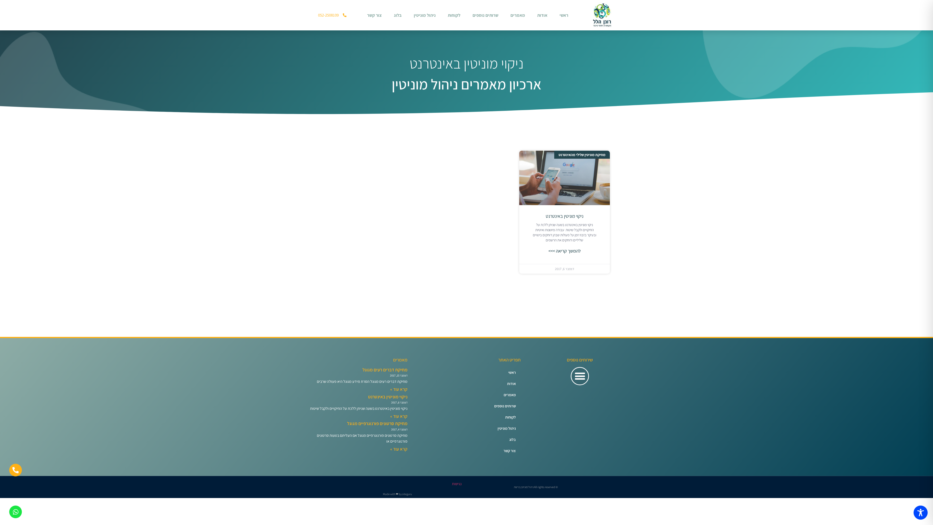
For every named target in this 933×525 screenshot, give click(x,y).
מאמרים (517, 15)
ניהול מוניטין (425, 15)
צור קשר (374, 15)
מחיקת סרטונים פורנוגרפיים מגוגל (377, 423)
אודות (542, 15)
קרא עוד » (398, 389)
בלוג (398, 15)
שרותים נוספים (485, 15)
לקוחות (454, 15)
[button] (580, 376)
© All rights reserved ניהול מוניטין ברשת (536, 487)
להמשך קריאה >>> (564, 251)
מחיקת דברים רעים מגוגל (385, 370)
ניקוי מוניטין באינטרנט (564, 216)
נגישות (457, 483)
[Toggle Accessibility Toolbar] (920, 512)
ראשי (564, 15)
